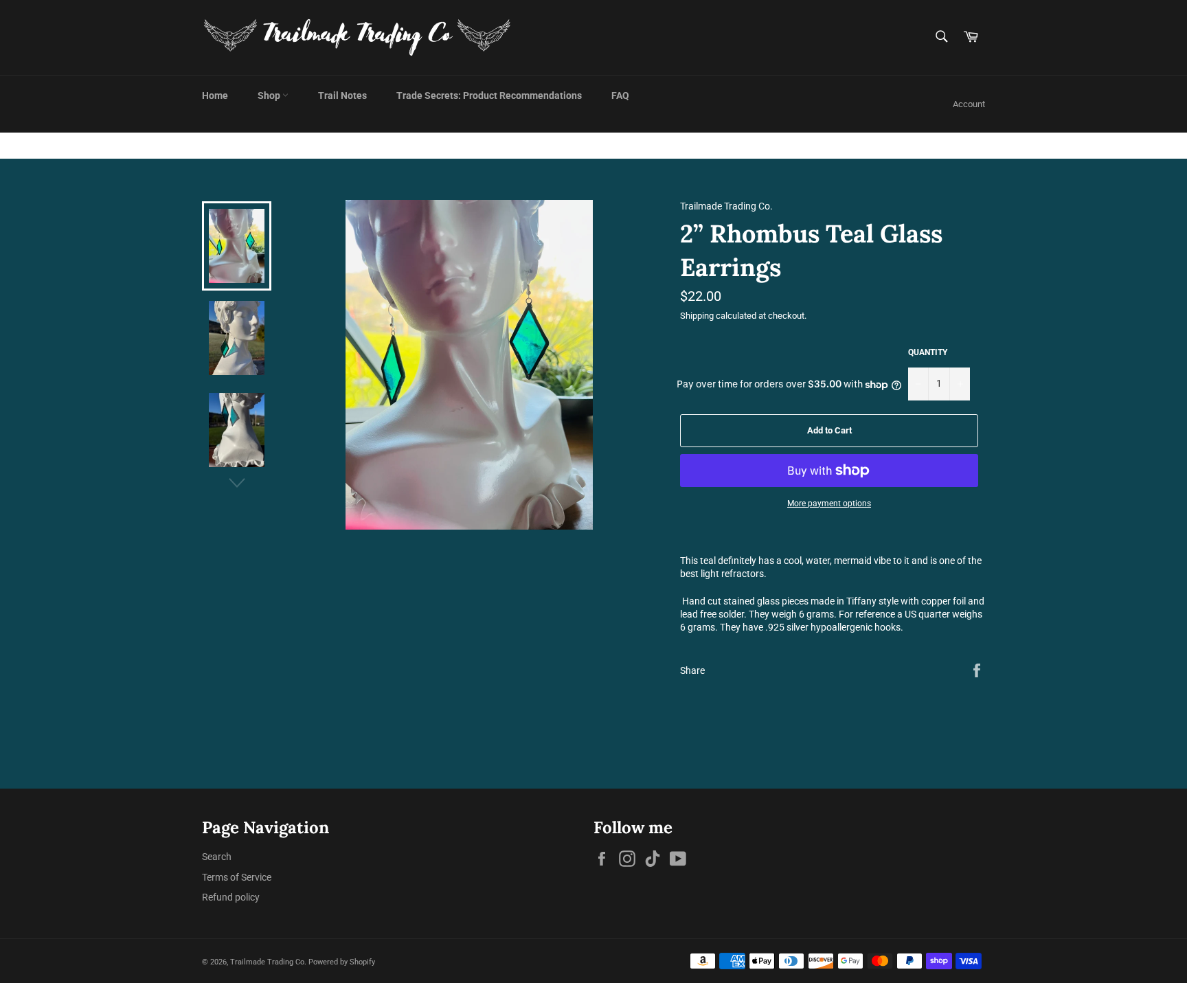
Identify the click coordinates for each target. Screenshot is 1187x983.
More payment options (829, 503)
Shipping (697, 315)
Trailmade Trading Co (267, 962)
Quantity (927, 352)
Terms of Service (236, 877)
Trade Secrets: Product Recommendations (489, 95)
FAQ (620, 95)
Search (216, 856)
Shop (270, 95)
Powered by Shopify (341, 962)
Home (215, 95)
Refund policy (231, 897)
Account (969, 104)
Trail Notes (342, 95)
